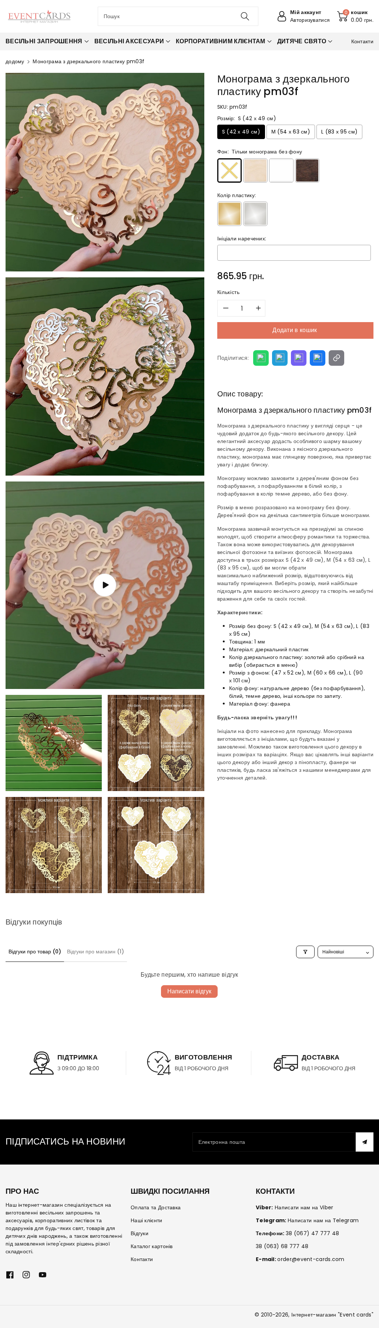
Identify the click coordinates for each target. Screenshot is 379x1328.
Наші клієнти (146, 1220)
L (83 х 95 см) (339, 131)
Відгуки (139, 1233)
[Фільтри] (305, 952)
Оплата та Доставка (156, 1207)
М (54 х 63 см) (290, 131)
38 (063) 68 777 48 (282, 1246)
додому (15, 61)
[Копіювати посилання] (336, 358)
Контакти (142, 1259)
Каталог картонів (152, 1246)
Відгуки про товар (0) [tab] (35, 951)
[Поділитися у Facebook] (317, 358)
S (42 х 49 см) (241, 131)
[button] (355, 16)
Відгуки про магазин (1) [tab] (95, 951)
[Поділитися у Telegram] (280, 358)
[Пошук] (245, 16)
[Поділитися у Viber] (298, 358)
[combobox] (178, 16)
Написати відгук (189, 991)
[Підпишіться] (364, 1142)
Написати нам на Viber (304, 1207)
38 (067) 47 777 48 (312, 1233)
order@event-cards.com (310, 1259)
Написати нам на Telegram (323, 1220)
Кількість (228, 292)
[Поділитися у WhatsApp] (261, 358)
